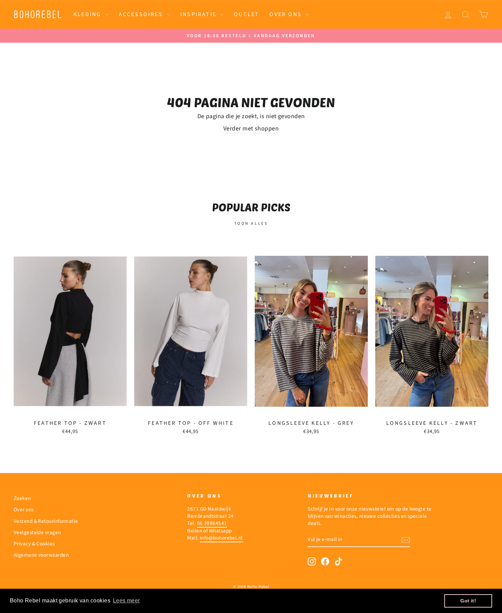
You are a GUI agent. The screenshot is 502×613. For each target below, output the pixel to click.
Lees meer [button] (126, 600)
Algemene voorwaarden (41, 555)
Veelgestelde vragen (37, 532)
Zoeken (22, 498)
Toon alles (251, 223)
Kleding (88, 14)
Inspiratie (199, 14)
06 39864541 (212, 523)
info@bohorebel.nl (221, 538)
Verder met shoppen (251, 128)
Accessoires (142, 14)
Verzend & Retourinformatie (46, 521)
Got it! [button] (468, 600)
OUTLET (246, 14)
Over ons (286, 14)
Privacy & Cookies (34, 543)
